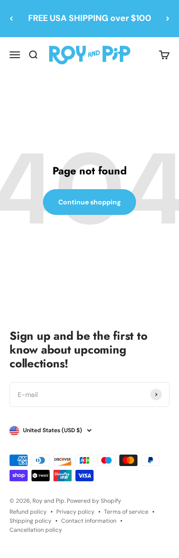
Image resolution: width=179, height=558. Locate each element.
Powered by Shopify (94, 501)
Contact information (88, 521)
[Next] (167, 18)
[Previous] (11, 18)
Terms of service (126, 512)
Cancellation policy (36, 530)
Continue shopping (89, 202)
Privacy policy (75, 512)
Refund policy (28, 512)
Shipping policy (31, 521)
